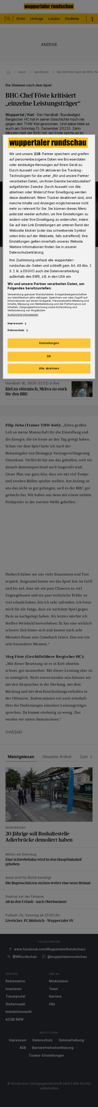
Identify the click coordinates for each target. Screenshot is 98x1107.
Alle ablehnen (49, 368)
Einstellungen (49, 343)
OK (49, 356)
